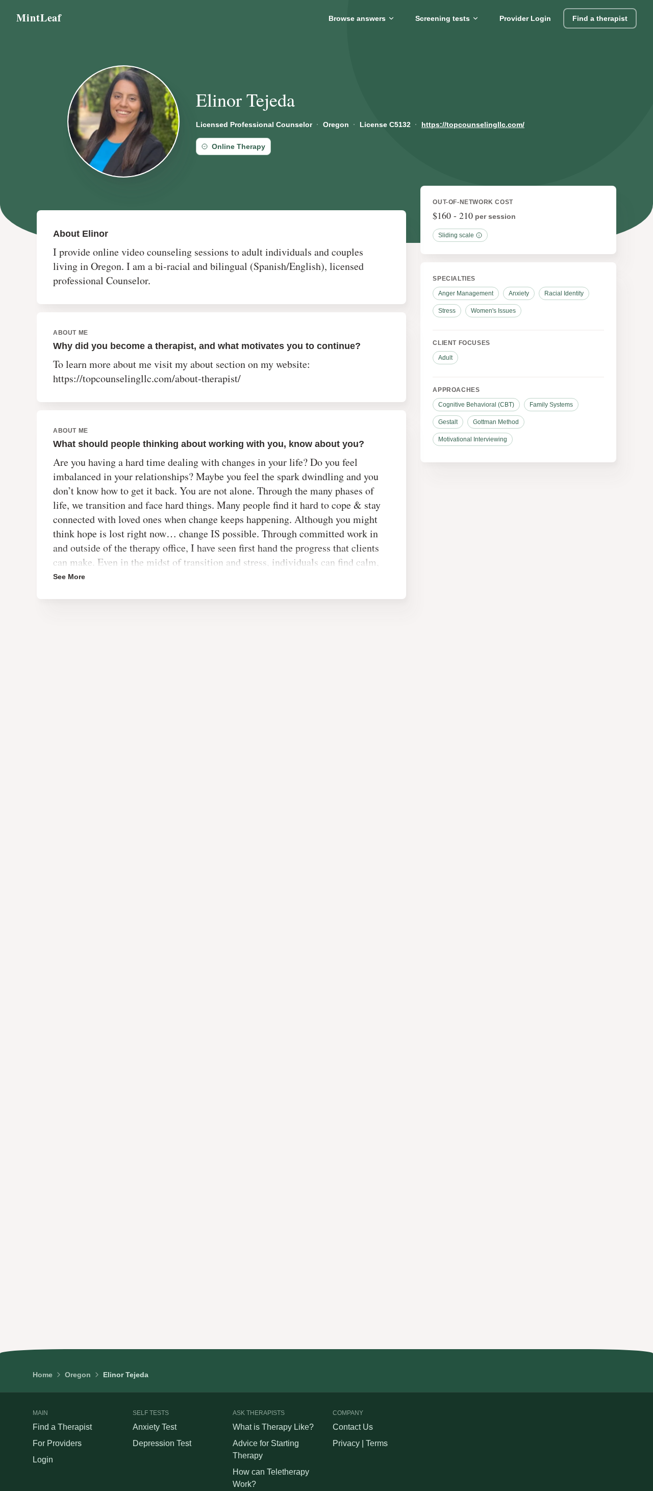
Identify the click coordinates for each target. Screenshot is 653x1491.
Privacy (346, 1443)
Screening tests (442, 18)
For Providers (57, 1443)
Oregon (78, 1375)
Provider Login (525, 18)
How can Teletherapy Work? (271, 1478)
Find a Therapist (62, 1427)
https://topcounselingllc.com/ (472, 124)
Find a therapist (599, 18)
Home (43, 1375)
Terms (377, 1443)
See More (69, 577)
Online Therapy (238, 146)
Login (43, 1459)
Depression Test (162, 1443)
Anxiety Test (155, 1427)
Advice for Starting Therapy (266, 1449)
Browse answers (357, 18)
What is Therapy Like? (273, 1427)
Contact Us (353, 1427)
